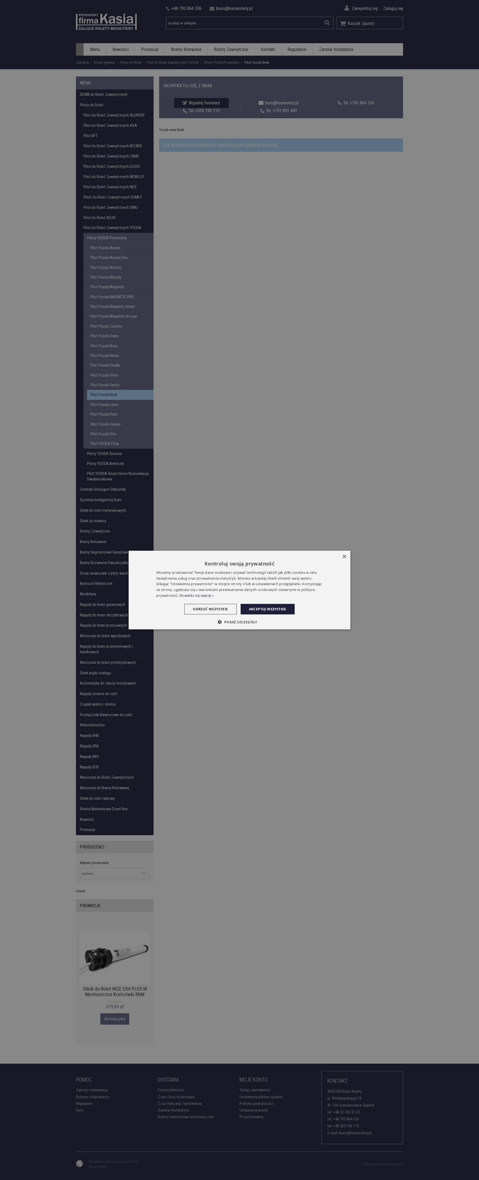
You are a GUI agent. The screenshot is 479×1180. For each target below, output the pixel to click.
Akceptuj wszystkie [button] (267, 608)
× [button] (344, 556)
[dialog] (239, 590)
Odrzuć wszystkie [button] (210, 608)
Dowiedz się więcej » (196, 595)
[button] (239, 622)
